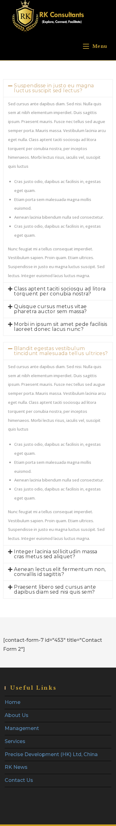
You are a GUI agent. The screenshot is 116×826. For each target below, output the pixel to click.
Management (22, 728)
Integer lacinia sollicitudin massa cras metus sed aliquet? (55, 554)
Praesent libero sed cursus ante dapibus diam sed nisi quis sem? (55, 589)
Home (12, 702)
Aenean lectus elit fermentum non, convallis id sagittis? (59, 571)
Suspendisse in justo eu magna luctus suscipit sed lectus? (54, 88)
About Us (16, 715)
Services (15, 741)
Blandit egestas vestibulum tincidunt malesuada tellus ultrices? (61, 350)
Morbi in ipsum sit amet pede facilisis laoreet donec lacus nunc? (60, 326)
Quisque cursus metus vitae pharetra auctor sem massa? (50, 308)
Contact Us (19, 780)
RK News (16, 767)
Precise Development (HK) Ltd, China (51, 754)
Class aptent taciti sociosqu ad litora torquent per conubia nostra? (59, 291)
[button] (58, 88)
